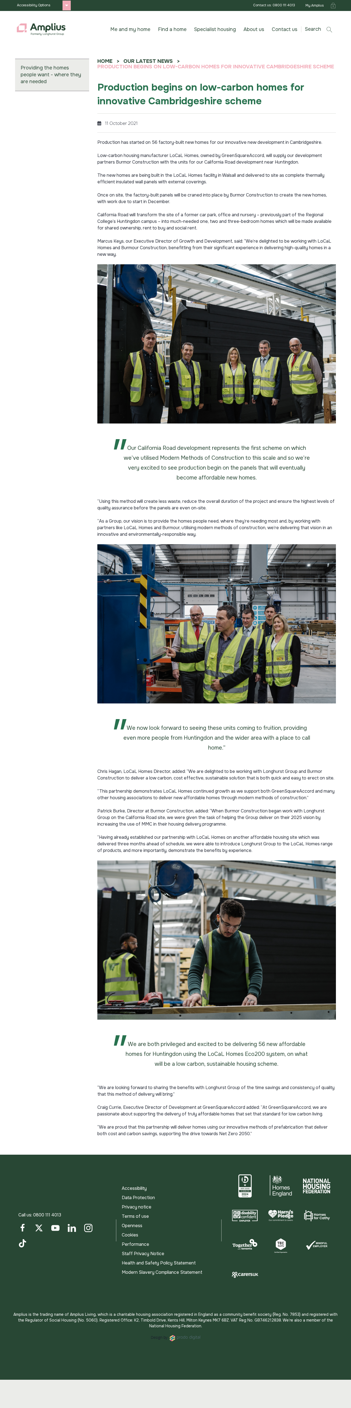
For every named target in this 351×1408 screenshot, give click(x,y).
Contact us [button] (284, 29)
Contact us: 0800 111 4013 (274, 5)
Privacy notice (136, 1207)
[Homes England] (281, 1186)
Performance (135, 1244)
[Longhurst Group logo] (41, 29)
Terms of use (135, 1216)
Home (104, 61)
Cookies (130, 1235)
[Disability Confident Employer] (245, 1215)
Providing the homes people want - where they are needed (51, 75)
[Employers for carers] (245, 1275)
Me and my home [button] (130, 29)
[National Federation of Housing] (316, 1186)
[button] (320, 29)
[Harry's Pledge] (281, 1215)
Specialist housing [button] (215, 29)
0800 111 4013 (47, 1215)
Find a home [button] (172, 29)
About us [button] (254, 29)
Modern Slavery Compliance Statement (162, 1272)
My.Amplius (314, 5)
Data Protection (138, 1198)
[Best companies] (245, 1186)
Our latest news (148, 61)
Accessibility (134, 1188)
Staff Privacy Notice (143, 1253)
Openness (132, 1226)
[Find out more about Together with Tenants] (245, 1245)
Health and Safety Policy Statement (159, 1263)
